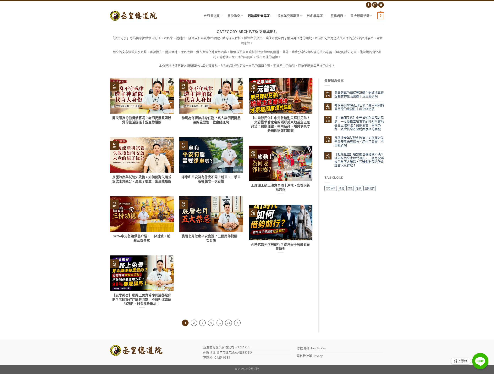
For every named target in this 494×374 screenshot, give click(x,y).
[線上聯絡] (480, 361)
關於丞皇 (234, 16)
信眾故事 (331, 188)
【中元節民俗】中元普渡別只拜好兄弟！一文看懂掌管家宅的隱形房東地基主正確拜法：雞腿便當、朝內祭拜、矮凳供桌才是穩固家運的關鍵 (359, 123)
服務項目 (337, 16)
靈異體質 (370, 188)
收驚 (341, 188)
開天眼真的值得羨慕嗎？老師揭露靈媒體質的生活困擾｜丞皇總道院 (359, 94)
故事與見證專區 (288, 16)
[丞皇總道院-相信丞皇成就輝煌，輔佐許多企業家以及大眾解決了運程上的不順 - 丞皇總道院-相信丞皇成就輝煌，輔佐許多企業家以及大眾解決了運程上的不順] (133, 16)
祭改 (350, 188)
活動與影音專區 (259, 16)
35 (228, 322)
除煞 (358, 188)
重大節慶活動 (360, 16)
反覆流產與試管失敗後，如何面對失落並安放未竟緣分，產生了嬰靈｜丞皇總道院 (359, 141)
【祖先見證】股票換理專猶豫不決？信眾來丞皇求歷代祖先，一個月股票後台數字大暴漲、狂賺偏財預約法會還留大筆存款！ (359, 159)
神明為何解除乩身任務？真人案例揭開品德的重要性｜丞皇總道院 (359, 107)
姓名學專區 (315, 16)
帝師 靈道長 (212, 16)
